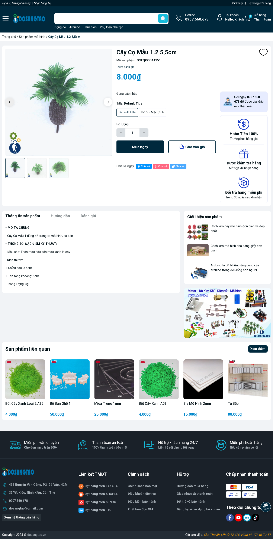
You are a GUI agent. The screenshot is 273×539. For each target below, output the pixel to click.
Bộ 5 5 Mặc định (152, 112)
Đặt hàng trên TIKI (98, 510)
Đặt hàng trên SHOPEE (101, 494)
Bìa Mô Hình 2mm (197, 404)
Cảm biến (90, 27)
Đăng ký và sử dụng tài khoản (198, 509)
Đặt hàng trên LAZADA (101, 486)
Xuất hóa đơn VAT (141, 509)
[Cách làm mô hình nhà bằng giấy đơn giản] (198, 252)
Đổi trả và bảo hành (191, 502)
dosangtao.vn (36, 535)
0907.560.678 (18, 501)
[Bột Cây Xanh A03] (159, 379)
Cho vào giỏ (195, 147)
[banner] (227, 313)
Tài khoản (234, 17)
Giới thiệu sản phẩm (204, 216)
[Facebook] (230, 517)
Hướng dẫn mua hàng (192, 486)
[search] (163, 18)
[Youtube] (239, 517)
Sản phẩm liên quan (27, 349)
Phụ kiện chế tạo (111, 27)
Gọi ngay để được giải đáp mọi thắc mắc (249, 101)
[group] (58, 102)
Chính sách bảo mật (142, 486)
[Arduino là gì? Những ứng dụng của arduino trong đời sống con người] (198, 271)
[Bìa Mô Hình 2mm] (203, 379)
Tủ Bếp (233, 404)
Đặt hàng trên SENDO (100, 502)
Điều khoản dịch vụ (142, 494)
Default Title (127, 112)
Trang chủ (9, 37)
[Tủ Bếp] (248, 379)
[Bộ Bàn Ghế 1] (70, 379)
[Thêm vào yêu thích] (263, 52)
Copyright (9, 535)
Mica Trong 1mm (107, 404)
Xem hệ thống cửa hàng (21, 517)
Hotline (197, 17)
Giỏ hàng (260, 17)
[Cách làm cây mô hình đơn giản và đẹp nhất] (198, 232)
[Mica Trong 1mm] (114, 379)
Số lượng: (122, 124)
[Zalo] (247, 517)
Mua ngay (140, 147)
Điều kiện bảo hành (142, 502)
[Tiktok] (255, 517)
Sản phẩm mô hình (32, 37)
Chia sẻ (145, 166)
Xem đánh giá (126, 66)
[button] (108, 102)
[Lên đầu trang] (266, 518)
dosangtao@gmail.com (26, 508)
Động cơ (60, 27)
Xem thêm (258, 349)
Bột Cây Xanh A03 (152, 404)
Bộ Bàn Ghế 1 (60, 404)
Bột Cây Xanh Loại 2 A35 (24, 404)
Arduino (74, 27)
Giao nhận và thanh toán (195, 494)
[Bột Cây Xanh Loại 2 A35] (25, 379)
